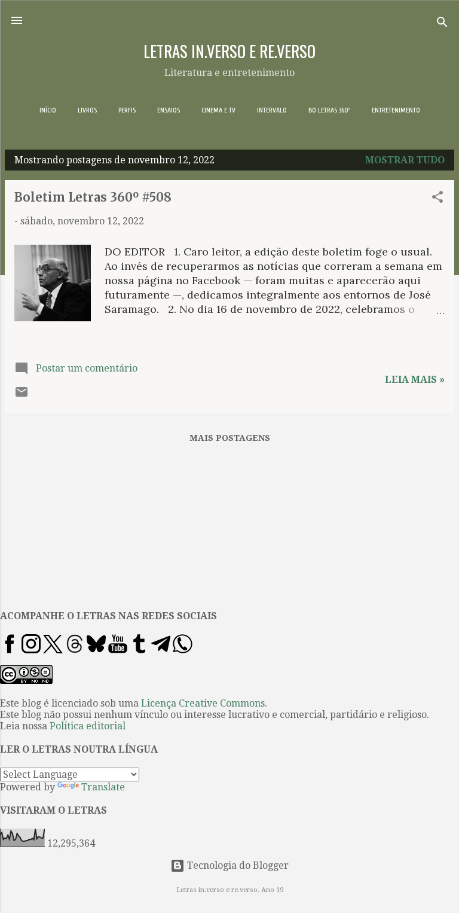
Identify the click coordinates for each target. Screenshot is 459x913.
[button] (437, 199)
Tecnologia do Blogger (237, 865)
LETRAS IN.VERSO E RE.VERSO (229, 51)
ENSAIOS (168, 110)
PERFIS (127, 110)
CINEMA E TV (218, 110)
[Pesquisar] (442, 24)
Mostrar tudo (405, 160)
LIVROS (87, 110)
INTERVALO (272, 110)
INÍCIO (47, 110)
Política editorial (88, 726)
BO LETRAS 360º (329, 110)
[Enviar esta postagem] (21, 395)
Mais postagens (229, 438)
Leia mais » (415, 379)
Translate (103, 787)
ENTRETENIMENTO (396, 110)
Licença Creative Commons (203, 703)
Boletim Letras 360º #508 (93, 197)
